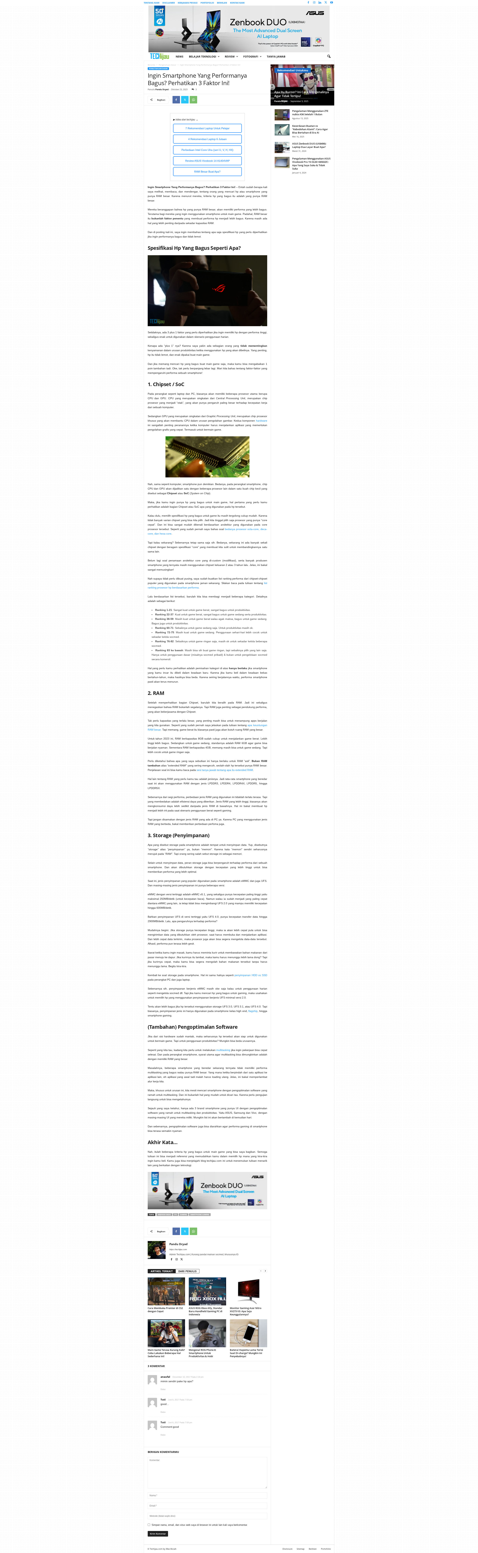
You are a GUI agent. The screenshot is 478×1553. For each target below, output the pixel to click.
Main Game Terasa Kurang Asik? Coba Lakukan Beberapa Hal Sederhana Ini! (166, 1353)
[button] (329, 56)
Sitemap (301, 1548)
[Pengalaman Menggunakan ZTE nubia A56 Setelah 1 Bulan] (282, 114)
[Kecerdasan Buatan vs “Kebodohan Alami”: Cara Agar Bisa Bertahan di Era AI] (282, 129)
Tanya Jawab (276, 56)
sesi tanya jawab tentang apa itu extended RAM (225, 769)
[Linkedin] (320, 2)
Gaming (183, 1214)
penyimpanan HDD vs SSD (251, 975)
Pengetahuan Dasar (167, 64)
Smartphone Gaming (199, 1214)
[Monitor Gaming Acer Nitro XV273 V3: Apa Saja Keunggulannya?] (248, 1291)
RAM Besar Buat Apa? (207, 171)
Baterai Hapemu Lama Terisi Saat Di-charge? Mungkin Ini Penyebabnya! (246, 1353)
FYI (175, 1214)
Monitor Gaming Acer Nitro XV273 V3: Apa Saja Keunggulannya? (245, 1311)
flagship (252, 1011)
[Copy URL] (202, 99)
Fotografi (250, 56)
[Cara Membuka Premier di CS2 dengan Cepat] (166, 1291)
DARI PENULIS (187, 1271)
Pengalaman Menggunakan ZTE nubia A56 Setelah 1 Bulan (310, 112)
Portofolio (207, 2)
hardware (261, 420)
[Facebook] (308, 2)
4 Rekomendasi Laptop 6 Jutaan (207, 139)
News (179, 56)
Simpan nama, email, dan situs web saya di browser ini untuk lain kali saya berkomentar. (200, 1525)
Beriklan (222, 2)
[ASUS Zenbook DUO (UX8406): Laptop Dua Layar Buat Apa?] (282, 147)
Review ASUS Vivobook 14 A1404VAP (207, 160)
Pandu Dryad (162, 89)
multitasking (223, 1050)
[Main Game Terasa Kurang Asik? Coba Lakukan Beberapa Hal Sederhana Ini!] (166, 1333)
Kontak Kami (237, 2)
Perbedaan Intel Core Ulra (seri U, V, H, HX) (207, 149)
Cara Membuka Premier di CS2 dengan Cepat (165, 1309)
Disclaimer (168, 2)
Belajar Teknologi (202, 56)
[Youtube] (331, 2)
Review (230, 56)
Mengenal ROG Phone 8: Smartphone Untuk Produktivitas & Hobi (202, 1353)
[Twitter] (326, 2)
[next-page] (265, 1271)
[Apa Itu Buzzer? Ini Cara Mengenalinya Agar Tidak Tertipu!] (302, 84)
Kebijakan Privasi (188, 2)
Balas (163, 1389)
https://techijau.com (178, 1249)
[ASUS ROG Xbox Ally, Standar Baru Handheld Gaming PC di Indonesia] (207, 1291)
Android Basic (164, 1214)
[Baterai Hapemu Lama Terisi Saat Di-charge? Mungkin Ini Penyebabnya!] (248, 1333)
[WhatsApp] (193, 99)
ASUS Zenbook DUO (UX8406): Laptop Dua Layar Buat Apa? (309, 145)
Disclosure (287, 1548)
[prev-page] (261, 1271)
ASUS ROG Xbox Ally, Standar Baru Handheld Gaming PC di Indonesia (205, 1311)
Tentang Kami (151, 2)
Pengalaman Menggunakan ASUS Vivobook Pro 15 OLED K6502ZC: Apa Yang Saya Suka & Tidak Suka (311, 163)
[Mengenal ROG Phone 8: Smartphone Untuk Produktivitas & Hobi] (207, 1333)
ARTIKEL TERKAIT (162, 1271)
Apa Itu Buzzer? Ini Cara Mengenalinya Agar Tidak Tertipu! (301, 94)
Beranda (151, 64)
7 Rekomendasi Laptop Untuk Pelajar (207, 128)
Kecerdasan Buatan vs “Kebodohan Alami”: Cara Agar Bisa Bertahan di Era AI (310, 129)
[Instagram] (314, 2)
